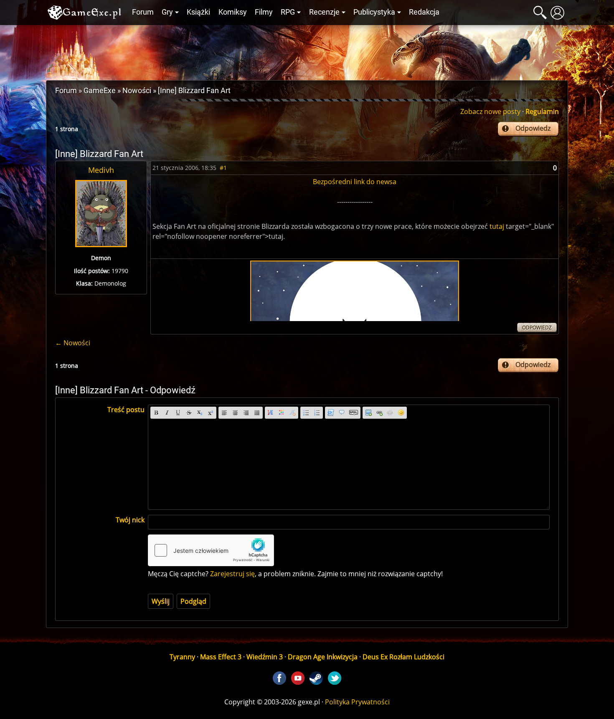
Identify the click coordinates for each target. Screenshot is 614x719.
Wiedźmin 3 (264, 656)
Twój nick (130, 519)
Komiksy (232, 12)
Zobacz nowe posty (490, 111)
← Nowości (72, 342)
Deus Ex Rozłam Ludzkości (403, 656)
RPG (288, 12)
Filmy (264, 12)
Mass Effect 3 (220, 656)
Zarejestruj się (232, 573)
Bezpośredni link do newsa (354, 181)
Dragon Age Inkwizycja (323, 656)
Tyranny (182, 656)
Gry (167, 12)
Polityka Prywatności (357, 701)
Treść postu (126, 409)
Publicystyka (374, 12)
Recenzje (324, 12)
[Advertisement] (307, 50)
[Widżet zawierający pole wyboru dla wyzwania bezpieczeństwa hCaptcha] (211, 550)
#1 (223, 168)
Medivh (101, 170)
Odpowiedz (533, 128)
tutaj (497, 226)
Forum (143, 12)
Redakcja (424, 12)
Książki (198, 12)
